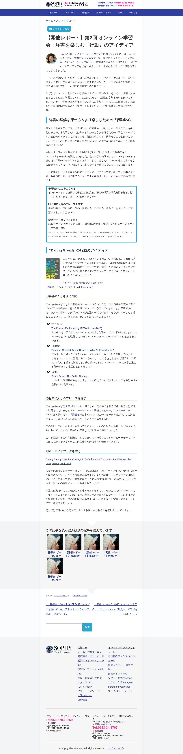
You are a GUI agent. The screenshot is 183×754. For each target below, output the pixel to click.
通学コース (54, 13)
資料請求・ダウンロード (91, 656)
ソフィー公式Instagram (120, 682)
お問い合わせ (85, 695)
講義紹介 (77, 414)
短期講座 (85, 13)
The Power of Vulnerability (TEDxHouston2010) (76, 328)
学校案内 (133, 13)
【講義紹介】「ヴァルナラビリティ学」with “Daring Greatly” (69, 287)
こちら (100, 232)
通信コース (70, 13)
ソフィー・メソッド (88, 691)
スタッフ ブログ (60, 596)
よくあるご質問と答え (90, 652)
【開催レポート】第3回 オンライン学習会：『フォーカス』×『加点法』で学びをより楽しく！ (114, 609)
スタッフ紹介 (85, 686)
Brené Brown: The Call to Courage (69, 376)
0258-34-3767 (107, 727)
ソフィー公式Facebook (120, 678)
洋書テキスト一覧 (103, 13)
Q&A (120, 13)
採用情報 (82, 699)
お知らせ (82, 647)
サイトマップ (115, 748)
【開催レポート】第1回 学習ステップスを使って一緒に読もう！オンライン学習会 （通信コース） (67, 609)
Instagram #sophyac (119, 686)
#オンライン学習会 (59, 29)
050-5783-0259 (62, 720)
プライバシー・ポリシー (121, 691)
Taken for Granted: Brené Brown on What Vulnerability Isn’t (82, 350)
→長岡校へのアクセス (101, 724)
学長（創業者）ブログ (90, 678)
